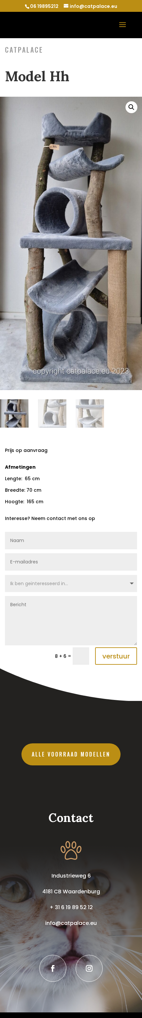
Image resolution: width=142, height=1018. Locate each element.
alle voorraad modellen (71, 754)
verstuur (116, 656)
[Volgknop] (52, 968)
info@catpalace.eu (71, 923)
